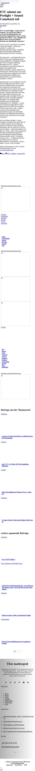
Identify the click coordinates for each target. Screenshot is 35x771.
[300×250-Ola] (15, 211)
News (3, 153)
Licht (6, 704)
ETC (11, 122)
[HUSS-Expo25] (15, 325)
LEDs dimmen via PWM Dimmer (13, 725)
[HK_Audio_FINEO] (15, 301)
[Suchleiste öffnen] (1, 7)
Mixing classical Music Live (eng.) (14, 728)
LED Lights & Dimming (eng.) (12, 721)
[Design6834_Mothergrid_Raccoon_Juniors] (15, 276)
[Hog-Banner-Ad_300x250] (15, 398)
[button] (1, 768)
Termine (7, 699)
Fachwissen (8, 702)
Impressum (9, 765)
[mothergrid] (5, 3)
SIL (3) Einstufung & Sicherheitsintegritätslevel (17, 731)
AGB (25, 765)
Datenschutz (18, 765)
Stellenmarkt (9, 701)
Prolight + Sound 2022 (18, 153)
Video (7, 697)
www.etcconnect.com (6, 150)
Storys (7, 695)
